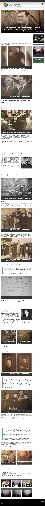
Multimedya (14, 502)
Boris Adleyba (15, 11)
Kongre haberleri (23, 502)
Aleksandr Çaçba (14, 161)
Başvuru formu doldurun (38, 61)
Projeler (18, 502)
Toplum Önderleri (4, 34)
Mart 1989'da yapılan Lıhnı (10, 233)
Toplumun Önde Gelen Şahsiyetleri (8, 11)
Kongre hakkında (3, 502)
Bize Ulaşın (9, 502)
